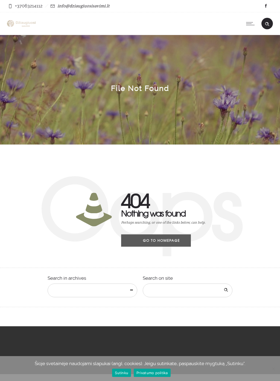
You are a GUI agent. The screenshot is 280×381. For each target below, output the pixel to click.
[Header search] (267, 23)
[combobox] (92, 290)
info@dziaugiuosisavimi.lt (83, 5)
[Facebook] (266, 6)
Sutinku (121, 373)
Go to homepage (161, 240)
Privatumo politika (152, 373)
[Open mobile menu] (251, 23)
